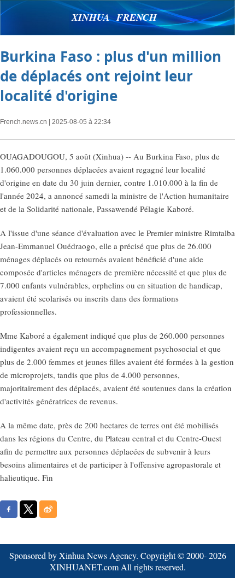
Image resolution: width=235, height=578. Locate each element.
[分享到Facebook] (8, 509)
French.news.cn (23, 122)
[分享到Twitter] (28, 509)
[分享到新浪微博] (48, 509)
